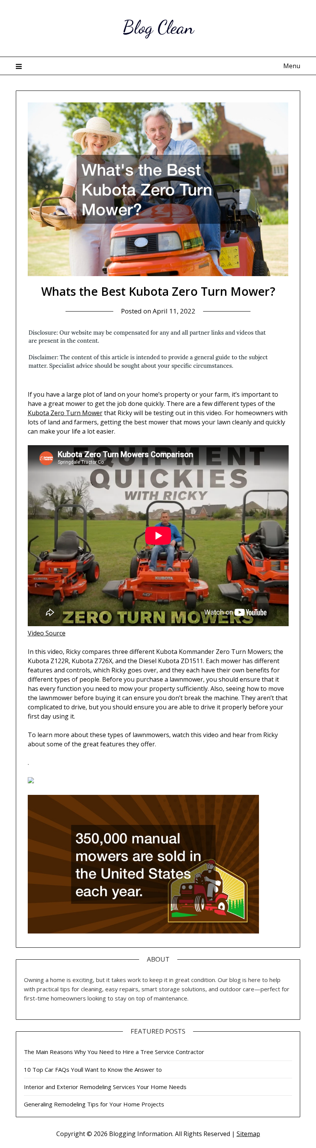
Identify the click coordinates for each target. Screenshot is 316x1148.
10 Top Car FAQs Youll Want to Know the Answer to (93, 1069)
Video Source (47, 633)
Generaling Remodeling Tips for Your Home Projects (94, 1104)
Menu (291, 66)
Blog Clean (158, 27)
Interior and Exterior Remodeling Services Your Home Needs (105, 1087)
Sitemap (248, 1134)
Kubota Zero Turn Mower (65, 413)
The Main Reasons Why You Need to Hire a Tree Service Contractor (114, 1052)
